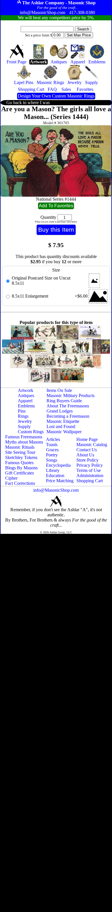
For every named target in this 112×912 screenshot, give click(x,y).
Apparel (25, 400)
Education (55, 475)
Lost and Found (61, 426)
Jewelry (25, 421)
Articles (53, 439)
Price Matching (60, 480)
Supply (24, 426)
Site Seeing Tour (20, 452)
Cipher (11, 478)
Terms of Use (88, 470)
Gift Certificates (19, 472)
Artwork (25, 390)
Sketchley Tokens (21, 457)
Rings (23, 416)
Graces (52, 449)
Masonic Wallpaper (64, 431)
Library (52, 470)
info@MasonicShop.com (56, 490)
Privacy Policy (89, 465)
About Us (85, 454)
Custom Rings (31, 431)
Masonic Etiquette (63, 421)
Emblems (26, 405)
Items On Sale (59, 390)
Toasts (51, 444)
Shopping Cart (89, 480)
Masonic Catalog (91, 444)
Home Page (87, 439)
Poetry (52, 454)
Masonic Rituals (19, 447)
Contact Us (86, 449)
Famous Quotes (19, 462)
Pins (22, 411)
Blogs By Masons (21, 467)
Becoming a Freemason (68, 416)
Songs (51, 460)
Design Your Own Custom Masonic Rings (56, 95)
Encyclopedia (58, 465)
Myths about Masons (24, 442)
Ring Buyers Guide (64, 400)
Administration (89, 475)
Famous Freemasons (23, 436)
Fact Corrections (20, 483)
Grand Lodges (60, 411)
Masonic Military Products (70, 395)
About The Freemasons (68, 405)
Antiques (26, 395)
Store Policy (87, 460)
